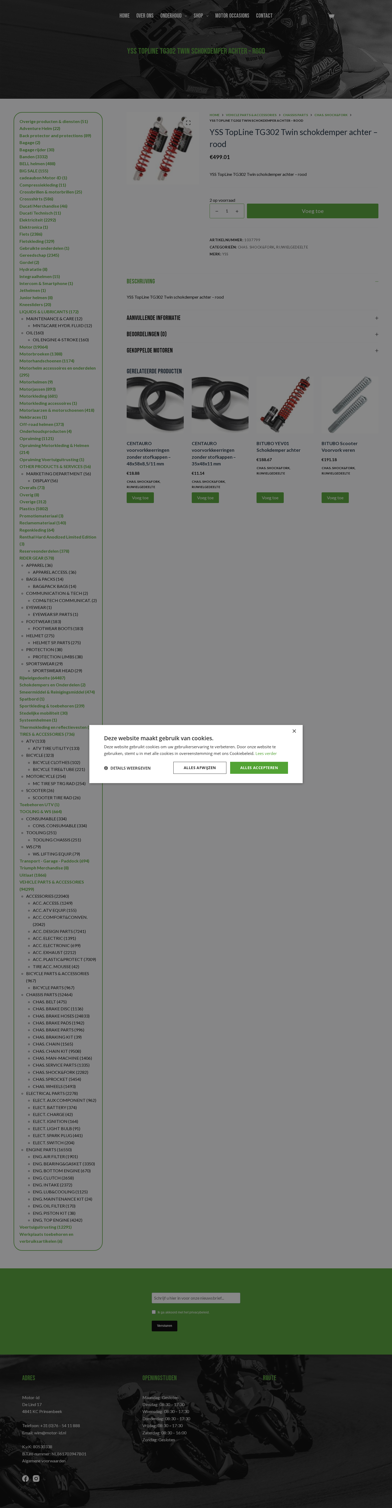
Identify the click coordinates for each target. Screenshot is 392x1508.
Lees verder (266, 753)
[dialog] (196, 754)
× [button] (294, 731)
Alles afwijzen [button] (200, 767)
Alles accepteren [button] (259, 767)
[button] (127, 767)
